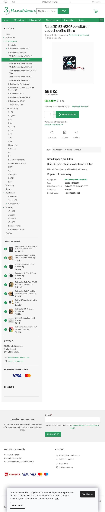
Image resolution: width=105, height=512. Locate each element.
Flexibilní (12, 148)
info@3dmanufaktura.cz (18, 357)
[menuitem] (6, 20)
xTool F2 (11, 211)
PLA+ (10, 123)
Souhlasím (87, 494)
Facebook (63, 463)
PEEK (10, 170)
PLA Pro (11, 126)
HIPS (10, 167)
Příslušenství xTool (16, 229)
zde (57, 498)
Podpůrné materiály (17, 163)
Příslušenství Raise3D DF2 (20, 76)
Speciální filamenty (16, 160)
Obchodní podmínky (12, 458)
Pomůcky (12, 45)
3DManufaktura (66, 467)
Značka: (54, 38)
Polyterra (12, 115)
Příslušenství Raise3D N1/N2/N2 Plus (23, 71)
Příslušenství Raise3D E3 (19, 80)
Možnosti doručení (80, 106)
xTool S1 (11, 222)
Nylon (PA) (13, 145)
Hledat (63, 11)
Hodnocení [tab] (57, 150)
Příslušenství (11, 41)
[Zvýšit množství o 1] (54, 113)
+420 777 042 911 (15, 361)
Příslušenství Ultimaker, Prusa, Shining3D (21, 88)
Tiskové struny (12, 108)
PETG (10, 130)
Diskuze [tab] (68, 150)
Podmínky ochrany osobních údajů (19, 461)
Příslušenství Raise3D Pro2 (20, 67)
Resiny (8, 189)
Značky (9, 233)
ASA (10, 141)
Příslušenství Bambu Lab (19, 48)
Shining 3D (12, 200)
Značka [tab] (78, 150)
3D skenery (10, 193)
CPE (10, 134)
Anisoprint (12, 174)
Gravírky (9, 207)
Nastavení (17, 505)
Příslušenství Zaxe (16, 93)
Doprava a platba (50, 2)
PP (9, 156)
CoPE (10, 112)
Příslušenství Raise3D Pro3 (20, 56)
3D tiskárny (10, 37)
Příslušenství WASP (16, 101)
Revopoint (12, 196)
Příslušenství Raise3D (17, 52)
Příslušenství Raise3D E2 (19, 59)
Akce (8, 34)
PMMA (11, 178)
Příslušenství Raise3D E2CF (20, 63)
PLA (10, 119)
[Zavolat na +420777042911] (8, 2)
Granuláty (10, 185)
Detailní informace (52, 124)
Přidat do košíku (69, 114)
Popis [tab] (48, 150)
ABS (10, 137)
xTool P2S (12, 218)
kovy (10, 182)
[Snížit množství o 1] (54, 116)
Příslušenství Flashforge (18, 84)
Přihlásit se (53, 434)
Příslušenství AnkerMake (19, 97)
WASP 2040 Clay (16, 104)
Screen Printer (14, 226)
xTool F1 (11, 215)
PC (9, 152)
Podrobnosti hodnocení (79, 35)
